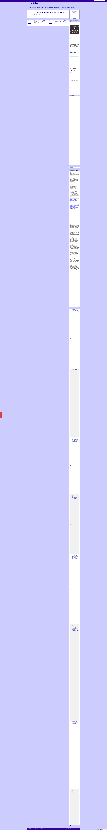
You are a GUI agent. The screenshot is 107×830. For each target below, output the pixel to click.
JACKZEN (37, 15)
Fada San (35, 828)
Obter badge (77, 168)
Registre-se (89, 0)
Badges (65, 828)
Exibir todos (77, 825)
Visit (71, 85)
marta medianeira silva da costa (52, 12)
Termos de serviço (77, 828)
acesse (75, 15)
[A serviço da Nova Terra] (74, 60)
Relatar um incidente (70, 828)
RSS (70, 825)
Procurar (105, 0)
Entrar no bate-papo (100, 829)
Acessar (92, 0)
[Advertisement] (73, 113)
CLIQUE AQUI (72, 70)
